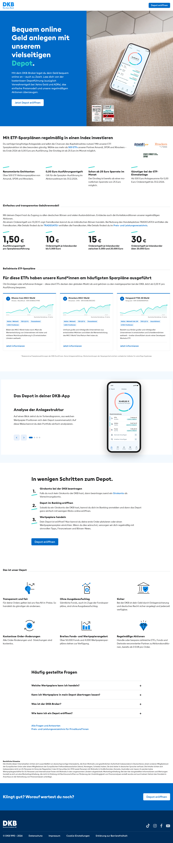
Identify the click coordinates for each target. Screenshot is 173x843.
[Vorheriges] (17, 438)
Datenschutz (36, 835)
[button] (86, 685)
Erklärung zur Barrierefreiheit (111, 835)
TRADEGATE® (51, 225)
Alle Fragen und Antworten (45, 725)
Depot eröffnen (159, 5)
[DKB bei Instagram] (155, 825)
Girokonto (118, 493)
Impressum (54, 835)
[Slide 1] (31, 437)
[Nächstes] (24, 438)
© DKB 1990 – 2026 (13, 835)
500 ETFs (73, 147)
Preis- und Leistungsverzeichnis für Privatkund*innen (60, 729)
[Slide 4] (39, 437)
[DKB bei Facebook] (161, 825)
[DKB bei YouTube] (148, 826)
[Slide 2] (34, 437)
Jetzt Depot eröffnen (28, 102)
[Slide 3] (37, 437)
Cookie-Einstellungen (78, 835)
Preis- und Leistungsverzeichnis (130, 225)
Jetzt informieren (15, 346)
